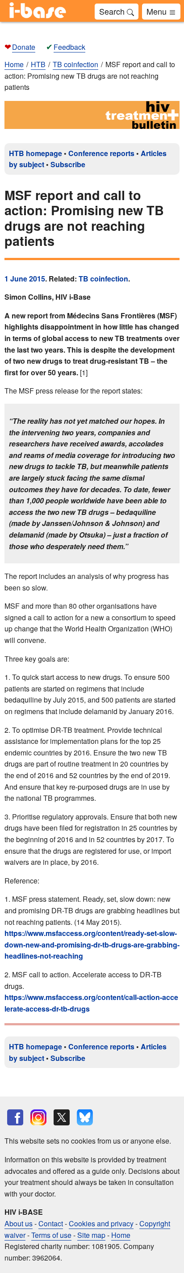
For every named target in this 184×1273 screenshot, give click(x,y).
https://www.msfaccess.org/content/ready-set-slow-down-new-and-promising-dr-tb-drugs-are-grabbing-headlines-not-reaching (92, 944)
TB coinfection (103, 278)
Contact (50, 1223)
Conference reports (101, 153)
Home (14, 64)
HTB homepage (35, 153)
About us (18, 1223)
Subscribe (67, 164)
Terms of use (51, 1235)
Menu (157, 11)
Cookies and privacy (101, 1223)
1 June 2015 (24, 278)
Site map (91, 1235)
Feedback (69, 47)
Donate (23, 47)
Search (113, 11)
